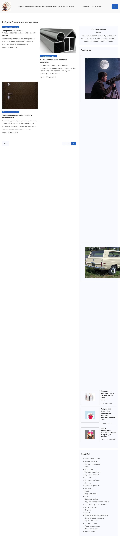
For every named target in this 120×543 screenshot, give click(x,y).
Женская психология (93, 472)
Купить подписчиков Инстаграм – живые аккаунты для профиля (108, 432)
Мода (87, 491)
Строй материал (91, 521)
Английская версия (92, 458)
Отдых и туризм (91, 507)
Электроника (90, 531)
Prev (5, 143)
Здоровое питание (92, 475)
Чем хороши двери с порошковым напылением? (17, 116)
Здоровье (88, 477)
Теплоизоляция (91, 523)
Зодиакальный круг (92, 480)
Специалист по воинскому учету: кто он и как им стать (108, 394)
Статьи (87, 513)
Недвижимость (90, 494)
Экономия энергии (92, 529)
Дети (87, 467)
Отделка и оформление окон (96, 504)
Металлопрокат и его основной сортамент (53, 60)
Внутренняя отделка (92, 464)
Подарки (88, 510)
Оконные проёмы (91, 499)
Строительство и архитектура (96, 515)
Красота (88, 483)
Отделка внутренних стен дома (97, 502)
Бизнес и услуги (91, 461)
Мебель (88, 488)
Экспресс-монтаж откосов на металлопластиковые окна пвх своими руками (19, 32)
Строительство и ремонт (10, 27)
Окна (87, 496)
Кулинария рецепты (92, 485)
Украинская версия (92, 526)
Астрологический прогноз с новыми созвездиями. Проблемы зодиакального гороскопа (46, 6)
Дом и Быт (89, 469)
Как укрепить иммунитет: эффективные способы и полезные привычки (108, 413)
